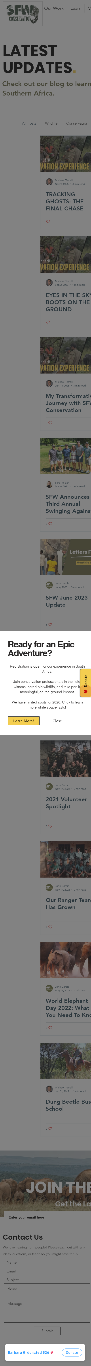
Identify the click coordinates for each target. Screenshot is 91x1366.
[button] (57, 721)
